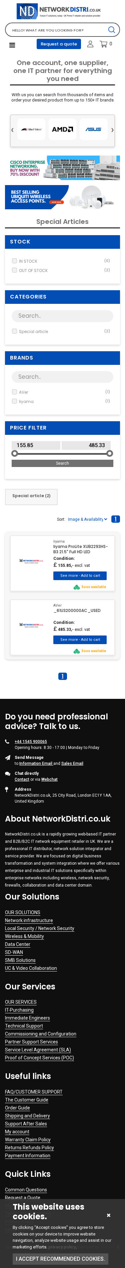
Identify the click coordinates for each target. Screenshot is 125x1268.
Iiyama (64, 401)
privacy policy (62, 1246)
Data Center (17, 944)
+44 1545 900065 (31, 741)
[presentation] (12, 129)
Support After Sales (26, 1123)
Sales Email (72, 763)
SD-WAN (14, 952)
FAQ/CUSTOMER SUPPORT (34, 1092)
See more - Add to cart (80, 575)
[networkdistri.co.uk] (62, 11)
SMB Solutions (20, 960)
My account (17, 1131)
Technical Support (24, 1026)
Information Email (36, 763)
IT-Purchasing (19, 1010)
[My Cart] (103, 44)
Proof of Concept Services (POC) (39, 1057)
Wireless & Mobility (24, 936)
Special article (64, 331)
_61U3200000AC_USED (77, 610)
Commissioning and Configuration (40, 1033)
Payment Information (27, 1155)
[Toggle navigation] (12, 45)
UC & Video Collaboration (31, 968)
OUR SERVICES (21, 1002)
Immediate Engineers (27, 1018)
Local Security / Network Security (39, 928)
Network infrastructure (29, 920)
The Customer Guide (26, 1099)
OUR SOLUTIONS (22, 912)
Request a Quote (22, 1197)
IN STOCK (64, 261)
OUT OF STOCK (64, 270)
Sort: (61, 519)
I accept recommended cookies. (60, 1259)
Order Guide (17, 1107)
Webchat (49, 779)
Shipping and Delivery (27, 1115)
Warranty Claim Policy (28, 1139)
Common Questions (26, 1189)
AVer (64, 392)
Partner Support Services (31, 1041)
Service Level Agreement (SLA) (38, 1049)
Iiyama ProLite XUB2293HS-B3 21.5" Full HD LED (80, 549)
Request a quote (59, 44)
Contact (22, 779)
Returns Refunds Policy (29, 1147)
